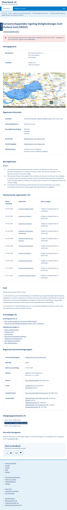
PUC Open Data (10, 493)
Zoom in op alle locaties (55, 102)
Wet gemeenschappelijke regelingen (15, 336)
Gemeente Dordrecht (24, 216)
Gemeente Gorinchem (25, 224)
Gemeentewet (8, 334)
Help (6, 470)
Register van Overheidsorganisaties (22, 13)
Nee (16, 453)
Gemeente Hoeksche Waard (26, 275)
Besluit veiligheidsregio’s (11, 330)
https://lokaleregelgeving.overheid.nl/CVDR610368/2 (20, 321)
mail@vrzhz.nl (29, 386)
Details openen (1, 27)
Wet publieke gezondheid (12, 341)
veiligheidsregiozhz (31, 403)
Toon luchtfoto (51, 102)
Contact (7, 466)
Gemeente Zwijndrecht (25, 261)
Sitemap (7, 484)
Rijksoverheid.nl (10, 501)
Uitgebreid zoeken (20, 8)
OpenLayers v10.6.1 (48, 106)
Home (9, 13)
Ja (7, 453)
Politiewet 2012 (9, 332)
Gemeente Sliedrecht (24, 253)
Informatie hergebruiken (12, 477)
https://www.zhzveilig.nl (32, 380)
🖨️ (63, 102)
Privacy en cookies (10, 479)
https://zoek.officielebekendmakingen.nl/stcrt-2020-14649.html (24, 324)
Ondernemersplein (11, 503)
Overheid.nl (6, 9)
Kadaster (55, 106)
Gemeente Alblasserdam (25, 209)
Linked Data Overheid (11, 491)
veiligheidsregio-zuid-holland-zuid (35, 405)
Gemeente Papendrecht (25, 246)
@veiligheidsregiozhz (31, 407)
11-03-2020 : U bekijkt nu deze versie (15, 423)
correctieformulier (12, 439)
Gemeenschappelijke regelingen (40, 13)
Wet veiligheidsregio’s (11, 343)
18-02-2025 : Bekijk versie (12, 420)
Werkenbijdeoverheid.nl (12, 505)
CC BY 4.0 (61, 106)
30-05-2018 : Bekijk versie (12, 426)
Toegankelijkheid (10, 482)
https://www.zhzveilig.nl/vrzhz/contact (36, 393)
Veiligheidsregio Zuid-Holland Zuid (34, 139)
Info (40, 106)
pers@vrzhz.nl (29, 388)
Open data (8, 489)
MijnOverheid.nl (10, 498)
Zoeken (7, 472)
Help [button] (64, 8)
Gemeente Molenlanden (25, 268)
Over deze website (10, 463)
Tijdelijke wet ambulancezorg (13, 339)
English (7, 468)
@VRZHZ (28, 400)
